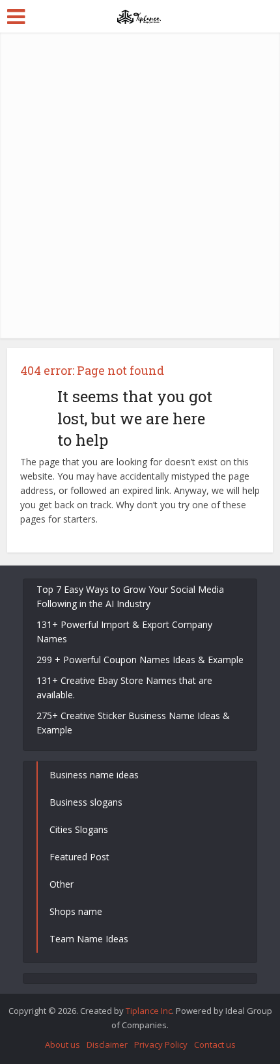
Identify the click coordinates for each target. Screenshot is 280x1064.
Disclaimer (107, 1044)
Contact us (215, 1044)
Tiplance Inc (149, 1010)
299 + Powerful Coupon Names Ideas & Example (140, 659)
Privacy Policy (161, 1044)
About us (62, 1044)
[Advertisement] (140, 185)
